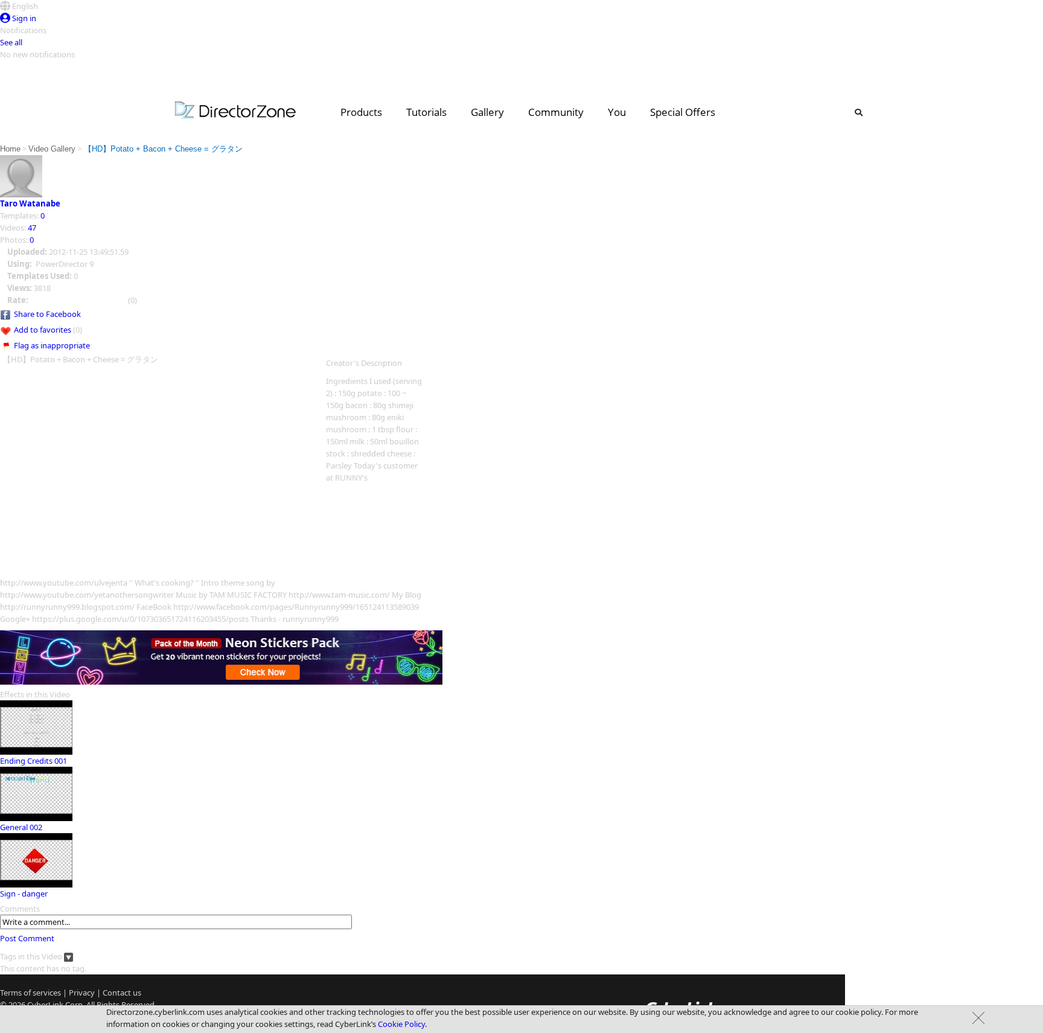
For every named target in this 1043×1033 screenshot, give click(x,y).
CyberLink (45, 1004)
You (617, 112)
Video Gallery (51, 148)
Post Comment (27, 938)
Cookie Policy (401, 1024)
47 (32, 227)
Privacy (82, 992)
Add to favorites (42, 329)
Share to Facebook (47, 314)
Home (10, 148)
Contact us (122, 992)
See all (11, 42)
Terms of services (30, 992)
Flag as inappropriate (52, 345)
